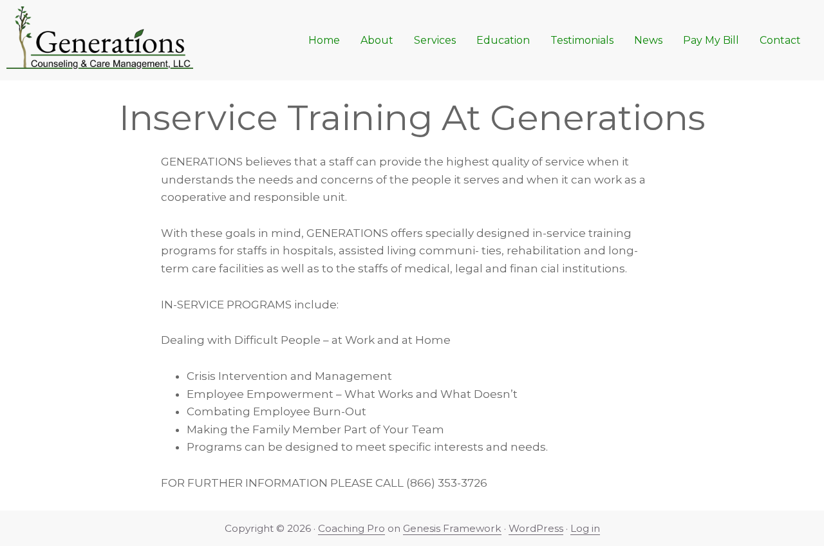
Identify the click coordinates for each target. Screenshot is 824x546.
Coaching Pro (351, 528)
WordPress (536, 528)
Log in (585, 528)
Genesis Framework (452, 528)
